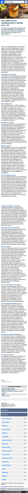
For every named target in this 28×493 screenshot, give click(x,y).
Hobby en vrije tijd (6, 440)
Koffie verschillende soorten (8, 389)
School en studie (6, 465)
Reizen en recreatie (7, 458)
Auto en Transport (6, 418)
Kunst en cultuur (6, 447)
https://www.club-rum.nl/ (6, 381)
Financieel (4, 433)
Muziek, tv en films (6, 450)
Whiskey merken (6, 395)
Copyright (9, 488)
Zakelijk (4, 479)
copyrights (4, 486)
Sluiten (23, 491)
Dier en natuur (5, 422)
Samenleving (5, 461)
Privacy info (18, 491)
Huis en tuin (5, 443)
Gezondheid (5, 436)
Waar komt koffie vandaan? (8, 388)
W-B (6, 403)
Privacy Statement (16, 488)
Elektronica (5, 425)
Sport (3, 468)
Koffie (3, 394)
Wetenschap (5, 472)
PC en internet (5, 454)
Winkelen (4, 476)
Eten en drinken (6, 429)
